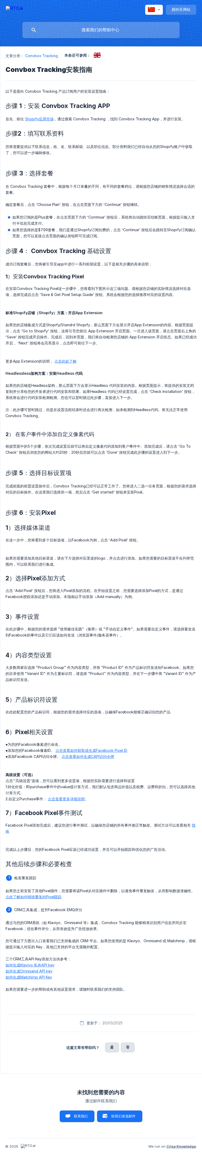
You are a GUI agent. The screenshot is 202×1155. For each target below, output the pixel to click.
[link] (97, 55)
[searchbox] (101, 30)
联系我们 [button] (81, 1116)
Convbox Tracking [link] (41, 55)
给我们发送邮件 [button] (123, 1116)
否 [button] (127, 1047)
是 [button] (112, 1047)
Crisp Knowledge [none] (181, 1146)
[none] (14, 9)
